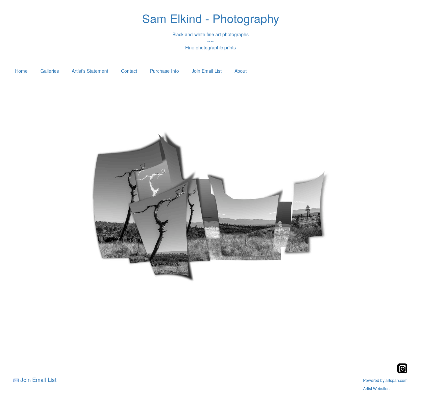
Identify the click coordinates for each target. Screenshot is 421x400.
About (241, 70)
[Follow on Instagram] (402, 371)
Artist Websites (376, 388)
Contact (129, 70)
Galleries (49, 70)
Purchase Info (164, 70)
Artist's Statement (90, 70)
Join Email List (207, 70)
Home (21, 70)
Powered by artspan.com (385, 380)
